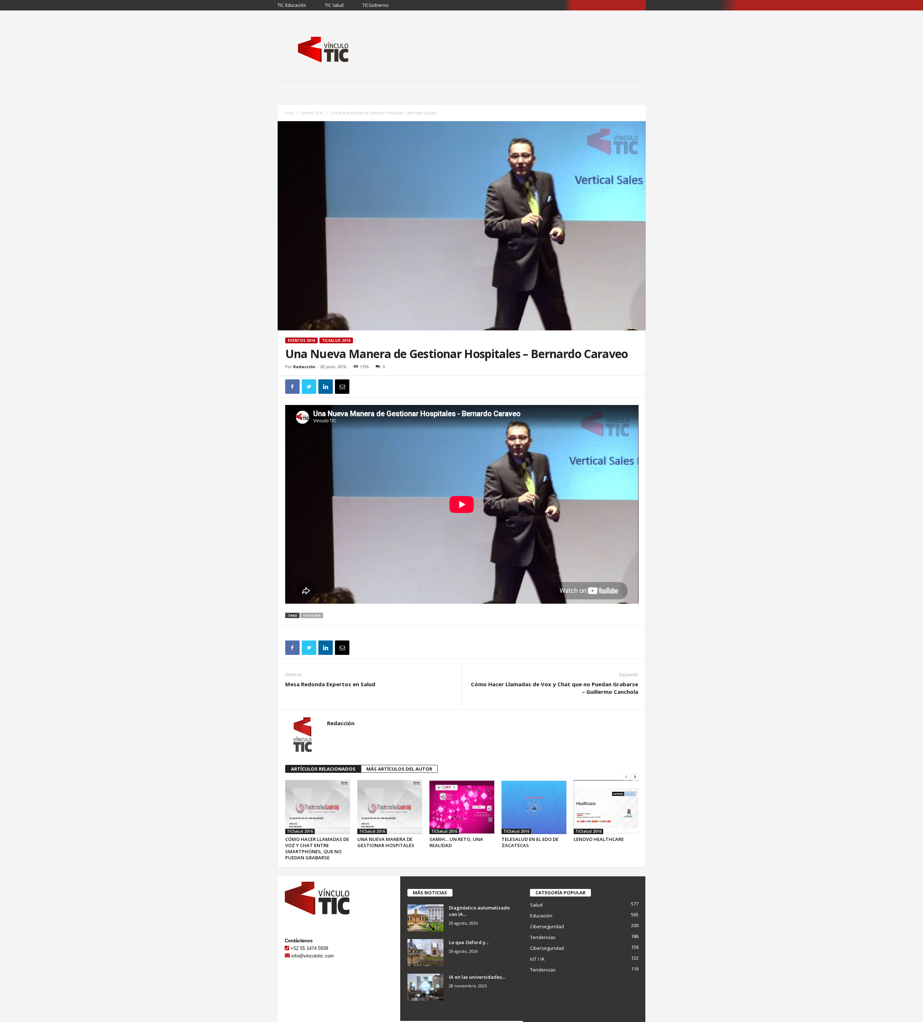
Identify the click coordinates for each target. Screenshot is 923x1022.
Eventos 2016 (312, 112)
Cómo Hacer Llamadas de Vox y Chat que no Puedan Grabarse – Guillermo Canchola (554, 687)
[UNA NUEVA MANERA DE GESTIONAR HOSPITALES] (389, 807)
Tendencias (543, 937)
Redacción (304, 366)
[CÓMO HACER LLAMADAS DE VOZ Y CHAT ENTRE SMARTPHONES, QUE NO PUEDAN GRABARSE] (317, 807)
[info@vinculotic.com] (287, 956)
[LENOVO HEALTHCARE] (606, 807)
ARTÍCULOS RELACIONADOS (323, 769)
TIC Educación (292, 5)
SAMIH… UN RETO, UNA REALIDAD (456, 842)
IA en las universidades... (477, 977)
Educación (541, 915)
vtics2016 (312, 615)
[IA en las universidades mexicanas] (425, 987)
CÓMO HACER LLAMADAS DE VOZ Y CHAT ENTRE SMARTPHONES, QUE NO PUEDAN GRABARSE (317, 848)
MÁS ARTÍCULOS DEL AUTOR (399, 769)
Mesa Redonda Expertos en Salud (330, 684)
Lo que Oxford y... (469, 942)
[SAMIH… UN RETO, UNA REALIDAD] (461, 807)
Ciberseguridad (547, 926)
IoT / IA (537, 959)
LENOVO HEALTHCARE (599, 839)
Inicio (289, 112)
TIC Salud (334, 5)
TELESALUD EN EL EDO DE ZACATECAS (530, 842)
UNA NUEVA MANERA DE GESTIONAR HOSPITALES (385, 842)
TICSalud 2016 (336, 340)
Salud (536, 905)
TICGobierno (375, 5)
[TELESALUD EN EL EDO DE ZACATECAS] (534, 807)
